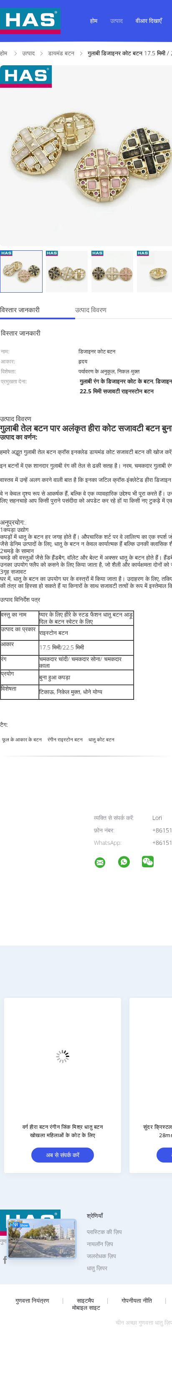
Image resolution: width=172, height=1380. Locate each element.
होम (93, 21)
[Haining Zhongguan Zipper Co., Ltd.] (105, 864)
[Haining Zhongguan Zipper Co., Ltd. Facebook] (5, 1260)
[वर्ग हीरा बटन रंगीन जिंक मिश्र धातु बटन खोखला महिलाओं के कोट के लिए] (62, 1056)
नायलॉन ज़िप (100, 1244)
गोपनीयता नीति (136, 1300)
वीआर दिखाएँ (149, 21)
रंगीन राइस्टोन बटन (65, 739)
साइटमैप (85, 1300)
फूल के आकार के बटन (22, 739)
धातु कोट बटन (101, 739)
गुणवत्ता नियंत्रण (32, 1300)
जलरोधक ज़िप (101, 1256)
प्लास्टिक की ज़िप (104, 1232)
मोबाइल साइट (86, 1308)
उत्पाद (116, 21)
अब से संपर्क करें (62, 1155)
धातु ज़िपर (97, 1268)
